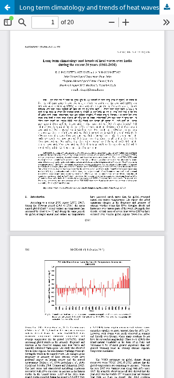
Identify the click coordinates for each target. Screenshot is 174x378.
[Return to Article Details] (7, 7)
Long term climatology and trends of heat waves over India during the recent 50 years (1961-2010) (96, 7)
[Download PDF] (167, 7)
